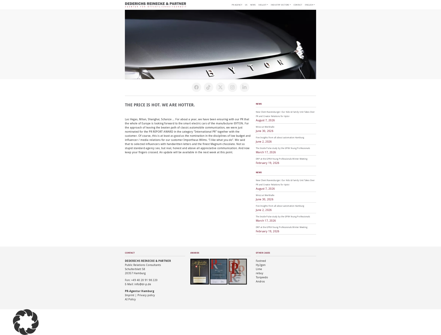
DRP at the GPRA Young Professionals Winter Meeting (281, 158)
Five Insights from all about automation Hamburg (280, 137)
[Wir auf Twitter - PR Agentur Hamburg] (220, 87)
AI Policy (130, 299)
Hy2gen (260, 265)
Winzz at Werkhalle (265, 126)
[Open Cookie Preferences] (26, 322)
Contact (298, 4)
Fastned (261, 261)
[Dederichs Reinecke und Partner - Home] (156, 5)
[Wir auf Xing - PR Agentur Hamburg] (244, 87)
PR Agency (237, 4)
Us (246, 4)
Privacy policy (146, 295)
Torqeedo (262, 277)
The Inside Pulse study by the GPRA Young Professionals (283, 148)
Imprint (129, 295)
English (309, 4)
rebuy (259, 273)
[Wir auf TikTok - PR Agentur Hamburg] (208, 87)
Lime (259, 269)
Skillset (262, 4)
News (253, 4)
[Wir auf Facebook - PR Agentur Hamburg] (196, 87)
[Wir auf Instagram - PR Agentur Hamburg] (232, 87)
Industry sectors (280, 4)
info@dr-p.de (142, 284)
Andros (260, 281)
